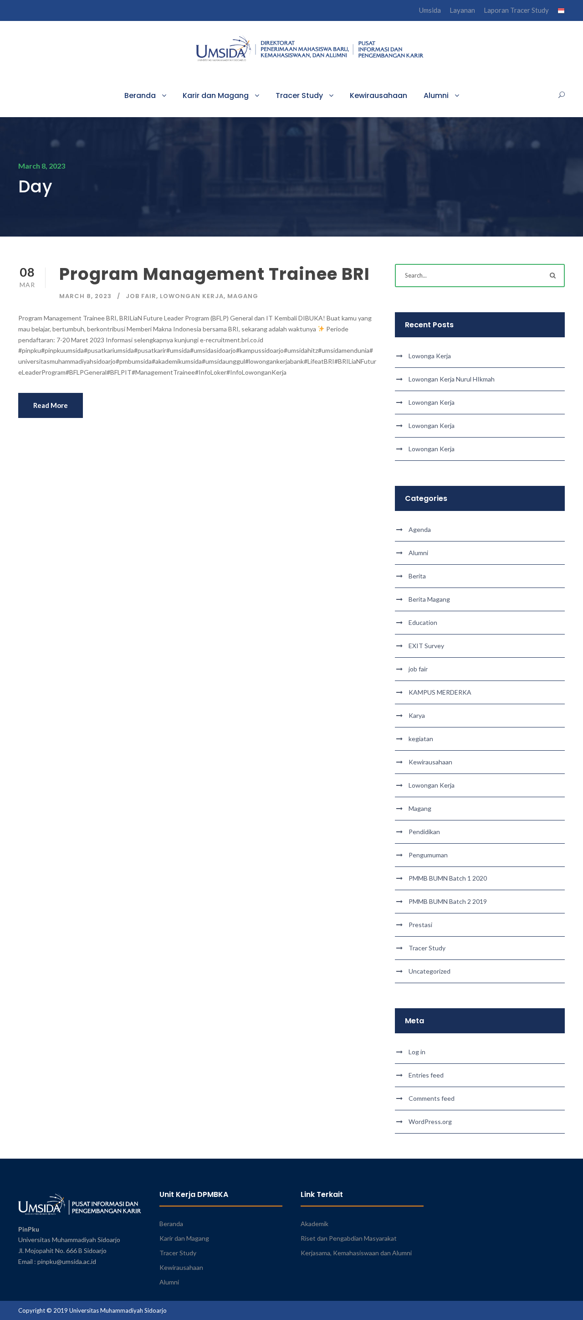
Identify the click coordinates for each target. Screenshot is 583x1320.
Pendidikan (424, 831)
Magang (242, 296)
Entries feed (426, 1075)
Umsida (430, 10)
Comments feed (432, 1098)
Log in (417, 1052)
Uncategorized (429, 971)
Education (423, 622)
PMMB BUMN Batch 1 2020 (448, 878)
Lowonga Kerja (430, 356)
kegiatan (421, 738)
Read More (50, 405)
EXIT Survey (426, 646)
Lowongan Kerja (192, 296)
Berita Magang (429, 599)
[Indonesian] (561, 12)
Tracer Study (299, 95)
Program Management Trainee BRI (214, 274)
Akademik (314, 1223)
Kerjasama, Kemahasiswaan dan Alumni (356, 1253)
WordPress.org (430, 1121)
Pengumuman (428, 855)
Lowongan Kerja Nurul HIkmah (452, 379)
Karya (417, 715)
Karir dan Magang (216, 95)
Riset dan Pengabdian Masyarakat (349, 1238)
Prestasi (420, 924)
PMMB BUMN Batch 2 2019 (448, 901)
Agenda (420, 529)
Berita (417, 576)
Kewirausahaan (378, 95)
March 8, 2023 (85, 296)
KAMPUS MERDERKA (440, 692)
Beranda (140, 95)
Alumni (436, 95)
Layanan (462, 10)
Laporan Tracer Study (516, 10)
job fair (141, 296)
